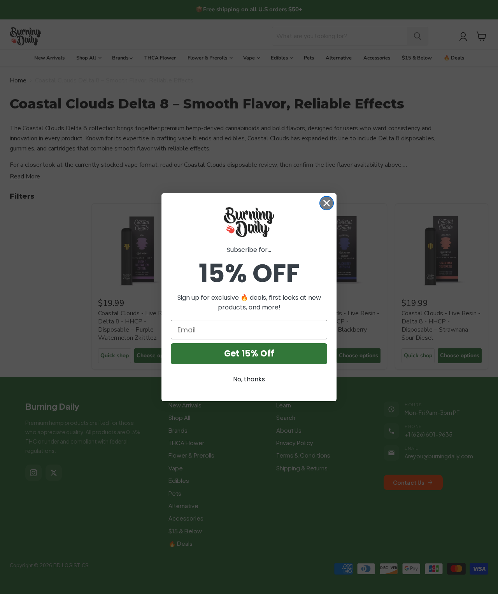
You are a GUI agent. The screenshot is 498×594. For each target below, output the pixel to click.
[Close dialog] (326, 203)
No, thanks (249, 379)
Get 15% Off (249, 354)
